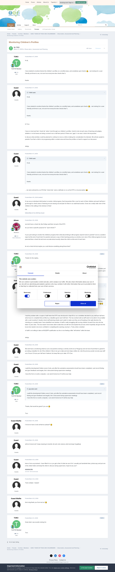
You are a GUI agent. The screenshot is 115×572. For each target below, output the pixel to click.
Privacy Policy (53, 560)
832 (17, 236)
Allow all (83, 303)
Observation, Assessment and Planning (36, 49)
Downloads (28, 29)
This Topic (99, 25)
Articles (39, 2)
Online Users (11, 29)
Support (27, 25)
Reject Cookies (101, 567)
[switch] (47, 296)
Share (90, 48)
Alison (16, 220)
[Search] (106, 24)
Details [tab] (57, 273)
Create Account (80, 2)
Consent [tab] (30, 273)
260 (17, 72)
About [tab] (84, 273)
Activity (19, 25)
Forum (33, 2)
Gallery (20, 29)
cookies (19, 568)
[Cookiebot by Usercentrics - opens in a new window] (88, 267)
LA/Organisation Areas (48, 29)
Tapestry (54, 2)
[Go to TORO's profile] (11, 48)
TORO (17, 47)
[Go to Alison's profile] (16, 227)
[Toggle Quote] (27, 92)
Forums (36, 29)
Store (34, 25)
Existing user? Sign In (67, 2)
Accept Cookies (87, 567)
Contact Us (62, 560)
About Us (46, 2)
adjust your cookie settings (61, 568)
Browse (11, 25)
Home (27, 2)
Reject (57, 303)
